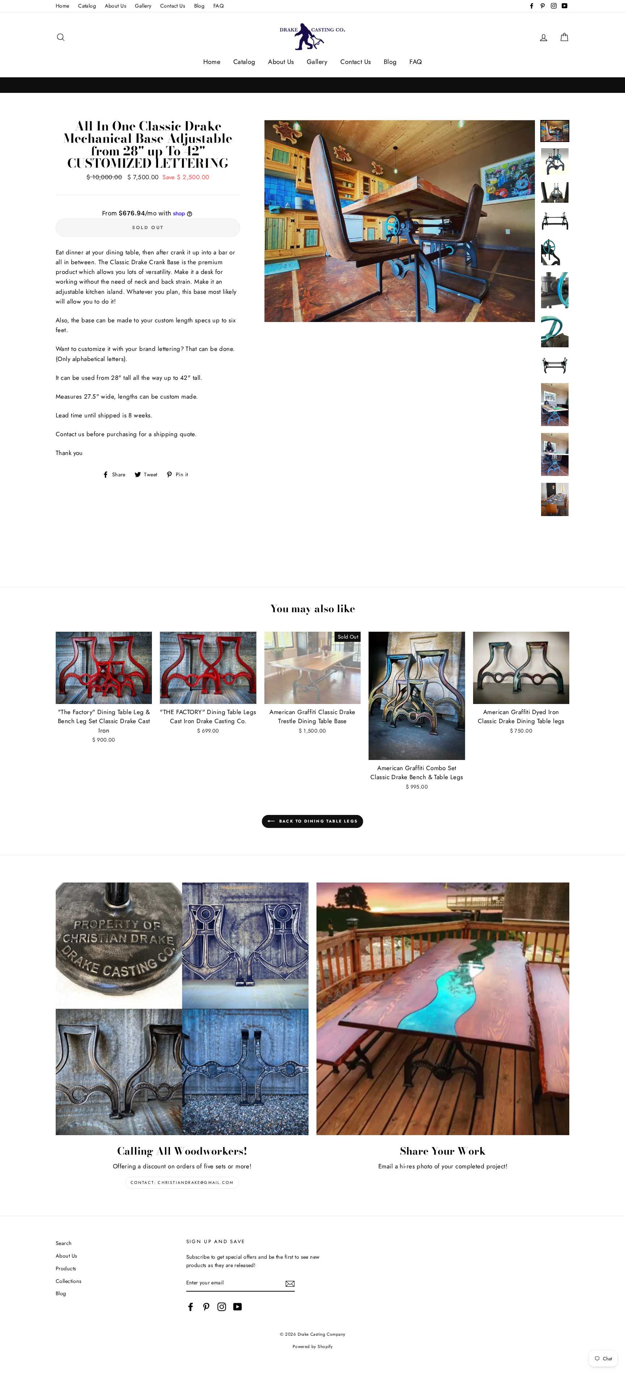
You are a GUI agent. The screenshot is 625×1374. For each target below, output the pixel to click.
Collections (69, 1281)
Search (64, 1243)
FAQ (218, 5)
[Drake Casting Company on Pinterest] (206, 1306)
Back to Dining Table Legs (317, 821)
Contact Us (172, 5)
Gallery (143, 5)
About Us (115, 5)
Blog (199, 5)
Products (66, 1268)
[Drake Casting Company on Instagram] (221, 1306)
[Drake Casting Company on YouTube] (237, 1306)
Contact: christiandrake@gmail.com (182, 1182)
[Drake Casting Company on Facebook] (190, 1306)
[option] (399, 221)
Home (62, 5)
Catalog (87, 5)
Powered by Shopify (313, 1346)
